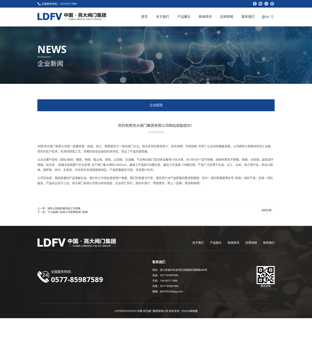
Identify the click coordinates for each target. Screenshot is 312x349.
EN (267, 17)
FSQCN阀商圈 (190, 311)
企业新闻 (156, 105)
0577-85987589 (169, 275)
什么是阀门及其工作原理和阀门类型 (67, 212)
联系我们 (248, 16)
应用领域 (226, 16)
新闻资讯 (205, 16)
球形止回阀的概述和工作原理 (63, 208)
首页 (144, 16)
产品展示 (183, 16)
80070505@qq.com (171, 291)
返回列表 (266, 210)
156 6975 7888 (68, 3)
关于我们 (162, 16)
